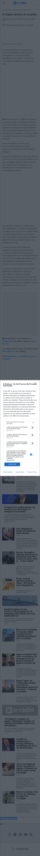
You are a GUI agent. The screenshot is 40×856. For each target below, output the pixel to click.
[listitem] (20, 422)
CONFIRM (12, 464)
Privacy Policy (32, 472)
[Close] (36, 384)
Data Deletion (7, 472)
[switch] (31, 428)
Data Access (20, 472)
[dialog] (20, 428)
